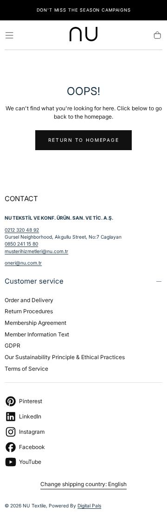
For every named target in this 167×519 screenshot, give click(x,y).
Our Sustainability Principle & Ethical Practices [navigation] (65, 357)
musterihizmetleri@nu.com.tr (36, 251)
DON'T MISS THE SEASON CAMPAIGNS (84, 10)
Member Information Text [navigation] (37, 334)
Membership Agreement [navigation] (35, 322)
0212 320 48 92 (22, 230)
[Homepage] (83, 35)
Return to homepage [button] (83, 140)
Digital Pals (89, 505)
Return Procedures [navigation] (29, 311)
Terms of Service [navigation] (26, 368)
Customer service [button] (34, 281)
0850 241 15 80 (21, 244)
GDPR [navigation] (12, 345)
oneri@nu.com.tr (23, 263)
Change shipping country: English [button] (83, 484)
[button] (9, 35)
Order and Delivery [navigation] (29, 300)
